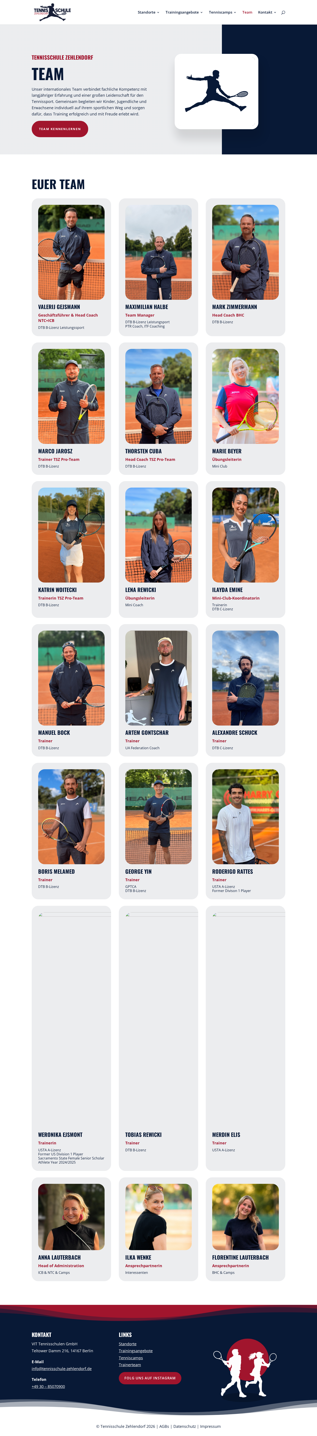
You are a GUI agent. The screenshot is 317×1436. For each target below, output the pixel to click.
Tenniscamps (220, 13)
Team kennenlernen (60, 129)
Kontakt (265, 13)
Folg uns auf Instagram (150, 1378)
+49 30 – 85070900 (48, 1386)
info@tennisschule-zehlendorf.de (62, 1368)
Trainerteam (130, 1364)
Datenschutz (184, 1426)
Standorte (146, 13)
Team (247, 13)
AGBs (164, 1426)
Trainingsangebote (182, 13)
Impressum (210, 1426)
